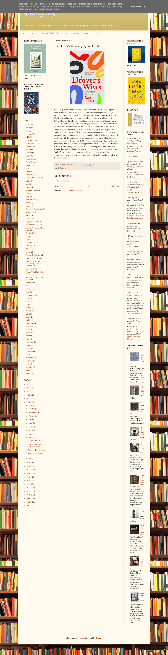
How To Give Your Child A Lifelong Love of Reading (35, 263)
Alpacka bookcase (34, 440)
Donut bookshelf (142, 431)
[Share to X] (88, 164)
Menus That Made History (35, 272)
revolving (29, 357)
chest (28, 314)
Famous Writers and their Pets (35, 229)
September (33, 412)
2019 (29, 462)
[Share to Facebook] (90, 164)
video (28, 252)
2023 (29, 391)
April (31, 430)
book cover (30, 218)
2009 (29, 498)
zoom (28, 373)
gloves (28, 332)
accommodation (32, 190)
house (28, 206)
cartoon (29, 307)
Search (97, 33)
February (32, 437)
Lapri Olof (30, 269)
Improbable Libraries (34, 177)
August (32, 416)
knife (28, 335)
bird (27, 292)
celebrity (29, 239)
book (28, 196)
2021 (29, 398)
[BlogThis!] (85, 164)
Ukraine (29, 282)
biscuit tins (30, 295)
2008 (29, 502)
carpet (28, 304)
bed (27, 193)
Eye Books (102, 154)
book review (64, 168)
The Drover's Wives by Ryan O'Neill (36, 445)
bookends (29, 159)
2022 (29, 395)
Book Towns (30, 162)
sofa (27, 364)
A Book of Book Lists (34, 224)
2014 (29, 480)
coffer (28, 320)
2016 (29, 473)
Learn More (135, 6)
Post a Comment (63, 180)
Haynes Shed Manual (34, 258)
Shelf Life (30, 233)
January (32, 458)
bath (27, 181)
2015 (29, 477)
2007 (29, 505)
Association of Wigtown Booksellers (135, 312)
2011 (29, 491)
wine (28, 370)
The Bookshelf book (49, 33)
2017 (29, 469)
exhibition (29, 326)
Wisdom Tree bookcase (36, 450)
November (33, 405)
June (31, 423)
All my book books (82, 33)
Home (24, 33)
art (27, 131)
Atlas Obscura (132, 246)
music (28, 248)
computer (29, 323)
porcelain (29, 351)
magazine (29, 342)
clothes (28, 165)
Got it (147, 6)
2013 (29, 484)
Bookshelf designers (33, 255)
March (31, 434)
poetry (28, 348)
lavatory (29, 245)
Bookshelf (40, 13)
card (27, 301)
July (30, 419)
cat (27, 184)
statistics (29, 367)
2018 (29, 466)
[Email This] (83, 164)
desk (27, 156)
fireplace (29, 242)
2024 (29, 387)
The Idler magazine (134, 192)
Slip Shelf (142, 511)
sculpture (29, 360)
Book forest (142, 447)
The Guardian (132, 156)
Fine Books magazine (135, 218)
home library (31, 143)
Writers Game (31, 212)
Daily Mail (131, 231)
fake (27, 124)
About (34, 33)
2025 (29, 384)
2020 (29, 402)
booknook (29, 298)
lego (27, 339)
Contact (66, 33)
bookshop (29, 140)
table (28, 137)
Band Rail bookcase (35, 453)
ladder (28, 187)
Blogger (98, 638)
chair (28, 127)
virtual (28, 152)
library (28, 134)
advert (28, 215)
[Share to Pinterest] (93, 164)
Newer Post (58, 186)
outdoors (29, 345)
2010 (29, 495)
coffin (28, 202)
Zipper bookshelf (142, 389)
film (27, 329)
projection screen (32, 221)
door (27, 168)
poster (28, 354)
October (32, 408)
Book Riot (131, 177)
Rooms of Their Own (34, 209)
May (31, 426)
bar (27, 285)
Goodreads (131, 269)
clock (28, 317)
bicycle (28, 288)
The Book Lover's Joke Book (34, 278)
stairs (28, 149)
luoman (82, 638)
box (27, 236)
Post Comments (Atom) (73, 190)
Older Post (115, 186)
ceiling (28, 310)
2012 (29, 487)
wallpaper (29, 174)
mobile (28, 146)
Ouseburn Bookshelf (142, 597)
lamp (28, 171)
